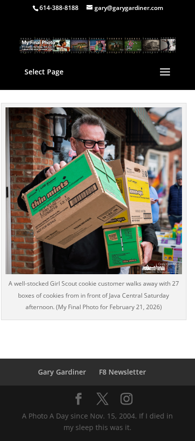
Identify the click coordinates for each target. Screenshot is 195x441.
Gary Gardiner (62, 372)
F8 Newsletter (122, 372)
